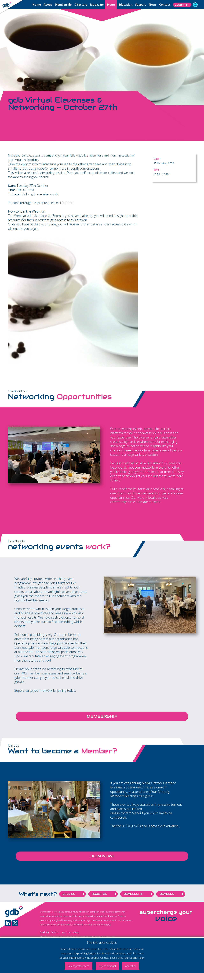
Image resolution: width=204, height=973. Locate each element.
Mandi (136, 813)
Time (156, 169)
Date (156, 158)
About (48, 4)
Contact (164, 4)
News (152, 4)
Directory (80, 4)
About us (99, 894)
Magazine (97, 4)
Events (111, 4)
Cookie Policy (136, 957)
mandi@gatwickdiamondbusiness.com (97, 936)
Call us (68, 894)
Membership (63, 4)
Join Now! (102, 856)
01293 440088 (72, 932)
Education (125, 4)
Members (167, 894)
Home (37, 4)
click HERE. (66, 203)
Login (179, 4)
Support (140, 4)
